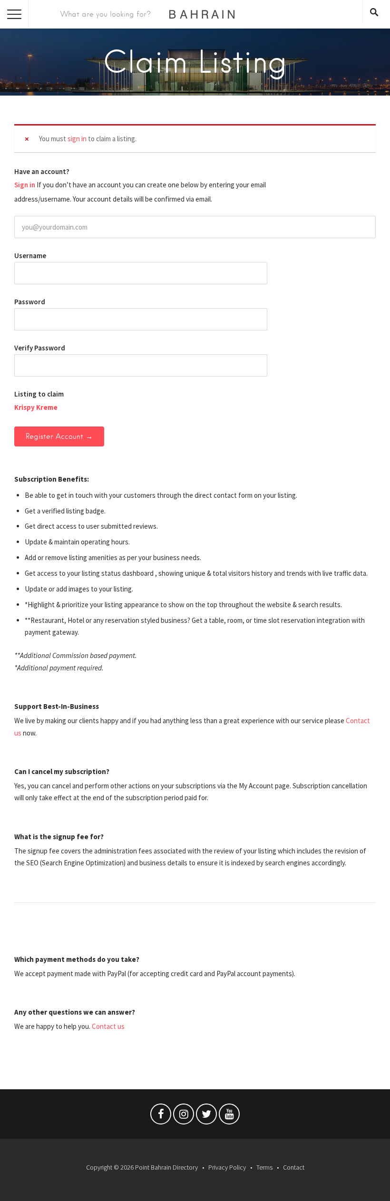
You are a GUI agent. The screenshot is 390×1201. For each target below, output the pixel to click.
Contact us (108, 1026)
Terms (264, 1167)
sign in (77, 138)
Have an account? (41, 171)
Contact (293, 1167)
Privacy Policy (227, 1167)
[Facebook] (160, 1116)
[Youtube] (229, 1116)
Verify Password (39, 347)
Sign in (24, 184)
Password (29, 301)
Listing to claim (39, 393)
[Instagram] (183, 1116)
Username (30, 255)
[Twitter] (206, 1116)
